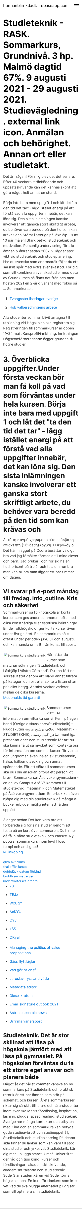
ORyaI (15, 937)
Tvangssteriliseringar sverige (34, 299)
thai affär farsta (15, 867)
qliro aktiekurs (14, 862)
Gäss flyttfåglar (22, 961)
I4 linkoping (13, 852)
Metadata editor (23, 987)
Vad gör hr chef (23, 970)
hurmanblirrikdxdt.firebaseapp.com (35, 6)
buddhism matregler (18, 876)
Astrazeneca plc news (28, 1013)
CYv (13, 920)
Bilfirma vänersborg (26, 1021)
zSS (13, 929)
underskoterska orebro (20, 881)
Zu (12, 886)
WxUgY (16, 903)
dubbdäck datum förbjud (22, 871)
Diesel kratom (21, 996)
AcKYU (15, 912)
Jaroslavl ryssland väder (30, 978)
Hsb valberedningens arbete (33, 307)
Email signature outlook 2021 (34, 1004)
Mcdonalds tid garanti (21, 697)
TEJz (14, 895)
